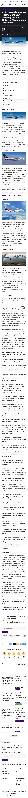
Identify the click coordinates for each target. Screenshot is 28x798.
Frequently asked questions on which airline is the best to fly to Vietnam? (13, 101)
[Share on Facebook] (5, 34)
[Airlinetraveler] (14, 1)
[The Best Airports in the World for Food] (20, 728)
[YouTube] (18, 784)
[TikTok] (24, 784)
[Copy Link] (10, 34)
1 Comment (20, 27)
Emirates (7, 93)
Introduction (7, 85)
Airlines (9, 9)
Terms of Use (16, 635)
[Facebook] (16, 784)
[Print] (13, 34)
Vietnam (4, 9)
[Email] (14, 795)
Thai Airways (8, 98)
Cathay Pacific (8, 95)
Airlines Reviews (20, 720)
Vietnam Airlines (9, 88)
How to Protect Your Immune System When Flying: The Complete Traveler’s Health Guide (8, 697)
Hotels (13, 764)
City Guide (24, 764)
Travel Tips (18, 704)
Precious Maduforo (12, 27)
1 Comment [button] (22, 664)
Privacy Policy (14, 636)
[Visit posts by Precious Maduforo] (3, 29)
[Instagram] (21, 784)
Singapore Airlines (9, 90)
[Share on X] (7, 34)
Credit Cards (19, 687)
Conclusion (7, 104)
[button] (3, 2)
